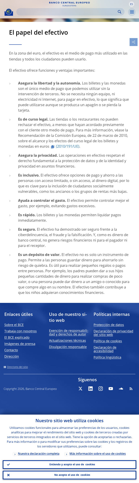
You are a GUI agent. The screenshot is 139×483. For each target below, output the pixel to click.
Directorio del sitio (17, 367)
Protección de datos (109, 325)
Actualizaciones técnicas (67, 340)
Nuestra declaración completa (38, 453)
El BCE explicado (17, 337)
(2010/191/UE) (67, 147)
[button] (131, 4)
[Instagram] (100, 388)
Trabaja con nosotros (20, 331)
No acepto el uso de (72, 475)
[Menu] (132, 12)
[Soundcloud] (121, 388)
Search (120, 12)
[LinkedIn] (90, 388)
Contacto (11, 350)
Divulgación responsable (68, 347)
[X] (80, 388)
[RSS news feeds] (131, 388)
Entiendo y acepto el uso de (72, 464)
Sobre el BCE (14, 325)
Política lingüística (107, 357)
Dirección (11, 356)
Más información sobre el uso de (98, 453)
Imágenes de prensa (19, 344)
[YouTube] (110, 388)
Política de (108, 341)
